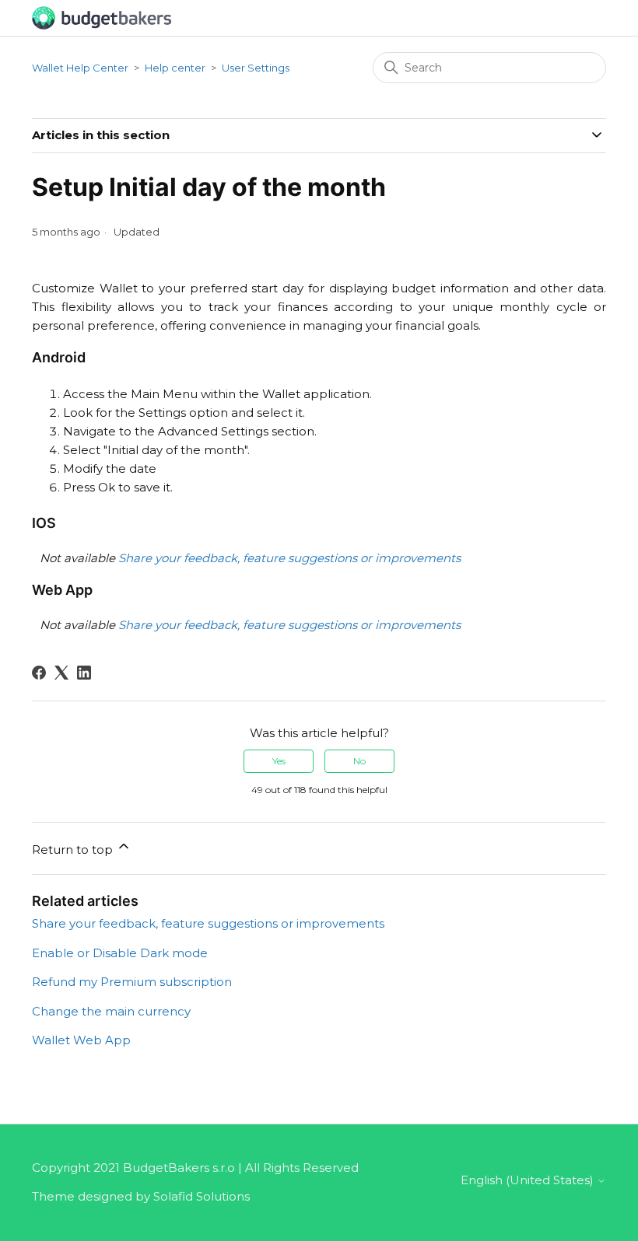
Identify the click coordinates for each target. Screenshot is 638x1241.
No (359, 761)
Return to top (74, 849)
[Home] (101, 16)
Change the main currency (111, 1011)
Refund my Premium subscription (132, 981)
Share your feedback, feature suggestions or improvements (208, 923)
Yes (279, 761)
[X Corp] (61, 673)
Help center (175, 67)
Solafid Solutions (201, 1196)
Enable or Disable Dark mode (120, 953)
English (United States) (529, 1180)
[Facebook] (39, 673)
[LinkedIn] (84, 673)
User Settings (255, 67)
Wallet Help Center (80, 67)
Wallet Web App (81, 1040)
